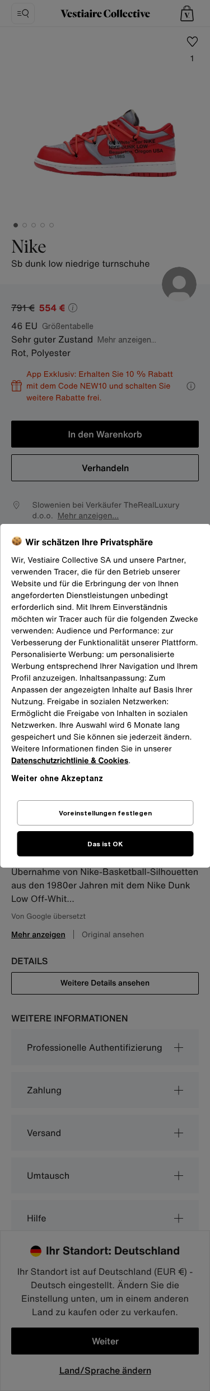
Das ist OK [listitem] (105, 844)
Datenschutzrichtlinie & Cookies (69, 761)
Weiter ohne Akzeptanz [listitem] (57, 778)
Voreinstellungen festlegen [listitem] (105, 813)
